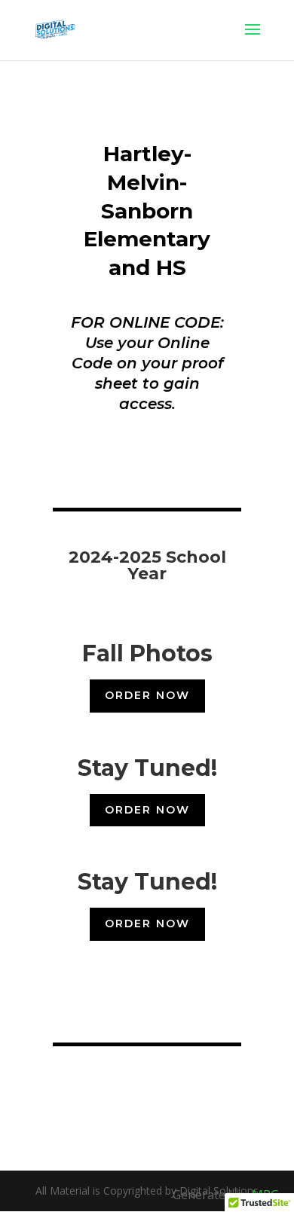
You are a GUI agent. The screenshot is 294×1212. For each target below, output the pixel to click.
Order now (147, 695)
